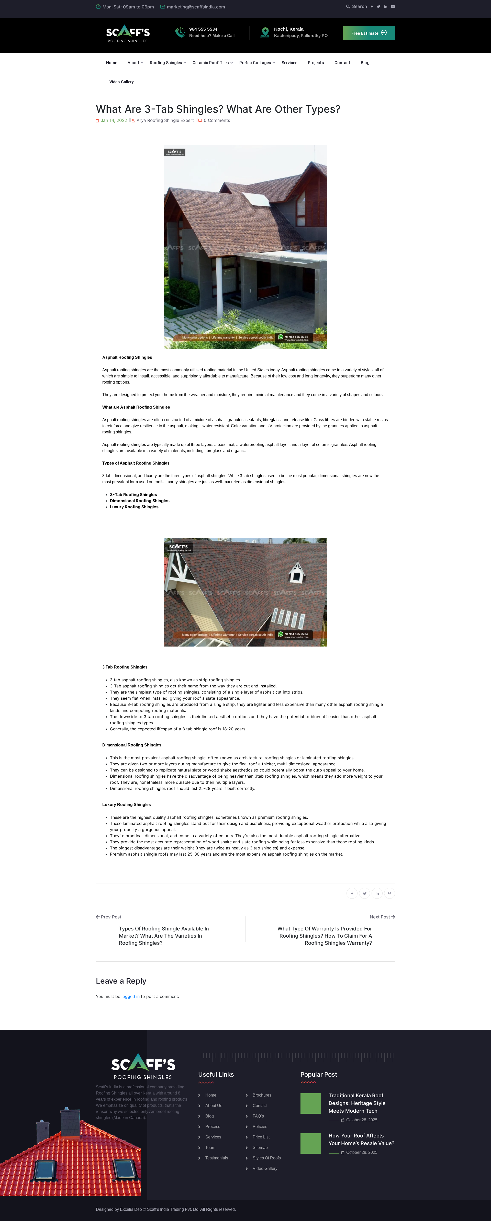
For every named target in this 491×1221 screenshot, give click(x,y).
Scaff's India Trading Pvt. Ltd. (173, 1209)
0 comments (217, 120)
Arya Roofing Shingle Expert (165, 120)
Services (289, 62)
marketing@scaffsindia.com (196, 6)
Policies (260, 1126)
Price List (261, 1137)
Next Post (380, 916)
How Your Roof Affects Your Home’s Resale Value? (362, 1139)
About (133, 62)
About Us (213, 1105)
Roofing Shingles (166, 62)
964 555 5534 (203, 29)
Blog (365, 62)
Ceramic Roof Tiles (211, 62)
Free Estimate (364, 33)
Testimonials (216, 1158)
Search (359, 6)
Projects (316, 62)
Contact (342, 62)
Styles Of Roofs (267, 1158)
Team (210, 1147)
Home (111, 62)
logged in (130, 996)
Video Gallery (121, 81)
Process (212, 1126)
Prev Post (110, 916)
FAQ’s (258, 1116)
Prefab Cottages (255, 62)
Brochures (262, 1095)
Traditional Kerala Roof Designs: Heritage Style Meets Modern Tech (357, 1103)
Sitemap (260, 1147)
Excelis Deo (131, 1209)
